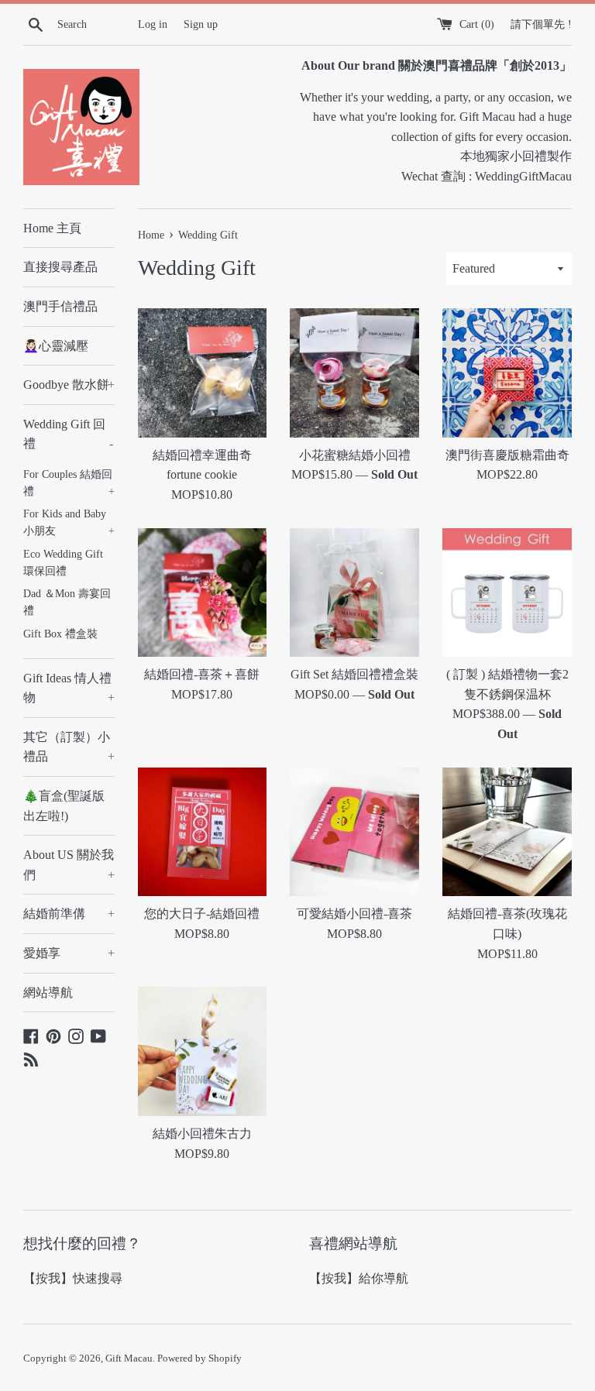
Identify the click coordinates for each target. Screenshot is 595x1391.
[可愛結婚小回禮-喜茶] (354, 832)
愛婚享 (69, 953)
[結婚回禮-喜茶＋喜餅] (202, 593)
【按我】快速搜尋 (72, 1278)
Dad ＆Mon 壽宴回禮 (67, 602)
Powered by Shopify (199, 1358)
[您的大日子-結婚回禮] (202, 832)
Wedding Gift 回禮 (68, 434)
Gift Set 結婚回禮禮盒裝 (354, 674)
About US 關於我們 (69, 864)
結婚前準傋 (69, 913)
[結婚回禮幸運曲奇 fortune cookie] (202, 373)
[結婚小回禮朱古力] (202, 1051)
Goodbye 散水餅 (69, 384)
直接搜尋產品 (60, 266)
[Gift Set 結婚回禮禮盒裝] (354, 593)
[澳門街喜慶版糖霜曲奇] (507, 373)
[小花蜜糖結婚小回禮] (354, 373)
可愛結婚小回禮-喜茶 (354, 913)
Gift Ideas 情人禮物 (69, 688)
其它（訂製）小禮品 (69, 747)
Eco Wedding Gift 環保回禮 (63, 562)
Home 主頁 (52, 228)
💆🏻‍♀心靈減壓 (55, 345)
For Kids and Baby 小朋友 (69, 522)
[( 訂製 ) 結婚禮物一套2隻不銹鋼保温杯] (507, 593)
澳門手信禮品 (60, 306)
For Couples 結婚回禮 (69, 483)
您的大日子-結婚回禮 (202, 913)
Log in (152, 24)
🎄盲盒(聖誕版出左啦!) (64, 806)
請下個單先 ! (541, 24)
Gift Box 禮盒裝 (60, 634)
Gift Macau (129, 1358)
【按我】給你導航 (358, 1278)
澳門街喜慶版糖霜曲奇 (507, 455)
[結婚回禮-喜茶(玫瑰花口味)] (507, 832)
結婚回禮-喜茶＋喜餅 (202, 674)
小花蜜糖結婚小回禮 (355, 455)
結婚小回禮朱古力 (202, 1133)
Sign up (201, 24)
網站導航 (48, 992)
